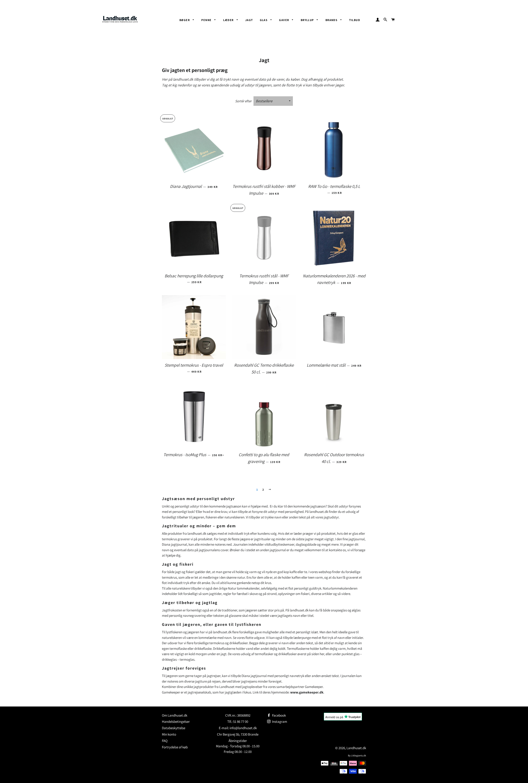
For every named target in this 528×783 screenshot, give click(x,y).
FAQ (164, 740)
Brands (331, 20)
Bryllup (308, 20)
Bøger (185, 20)
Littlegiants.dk (358, 755)
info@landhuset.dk (243, 728)
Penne (206, 20)
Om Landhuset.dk (174, 715)
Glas (264, 20)
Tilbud (354, 20)
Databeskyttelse (173, 728)
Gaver (284, 20)
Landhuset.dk (356, 748)
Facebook (278, 715)
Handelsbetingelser (176, 721)
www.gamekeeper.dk (306, 692)
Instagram (279, 721)
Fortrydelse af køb (175, 747)
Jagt (249, 20)
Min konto (169, 734)
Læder (229, 20)
